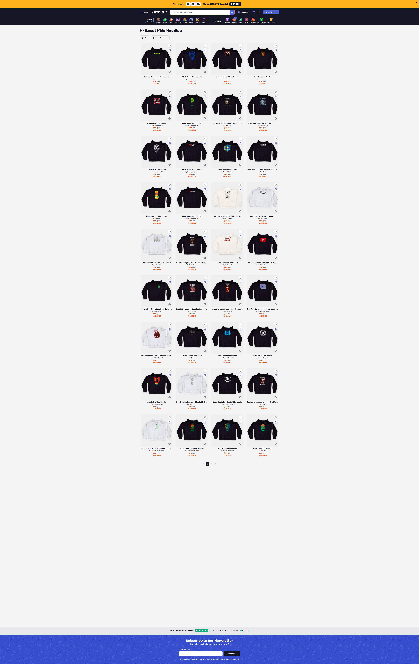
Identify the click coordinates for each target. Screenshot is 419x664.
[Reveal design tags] (169, 72)
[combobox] (200, 12)
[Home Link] (159, 12)
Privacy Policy (205, 659)
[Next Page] (215, 464)
